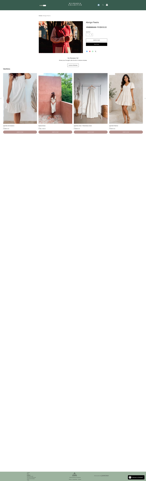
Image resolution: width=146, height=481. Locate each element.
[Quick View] (20, 98)
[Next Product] (145, 98)
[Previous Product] (1, 98)
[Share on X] (95, 51)
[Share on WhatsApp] (93, 51)
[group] (73, 103)
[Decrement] (87, 34)
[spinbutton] (89, 34)
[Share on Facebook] (87, 51)
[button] (107, 4)
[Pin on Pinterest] (90, 51)
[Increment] (92, 34)
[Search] (103, 5)
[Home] (98, 5)
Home (40, 15)
